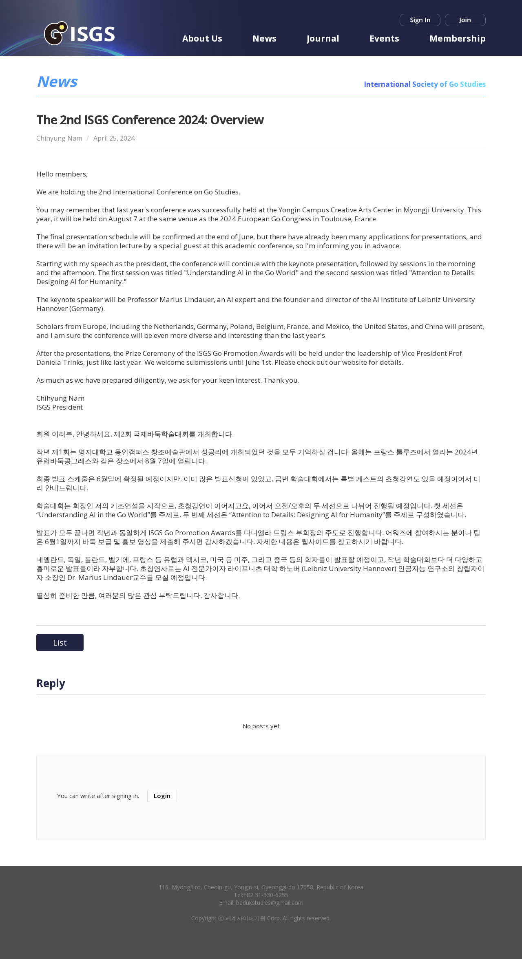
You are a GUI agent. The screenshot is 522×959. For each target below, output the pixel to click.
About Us (202, 38)
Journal (323, 38)
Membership (457, 38)
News (264, 38)
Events (384, 38)
